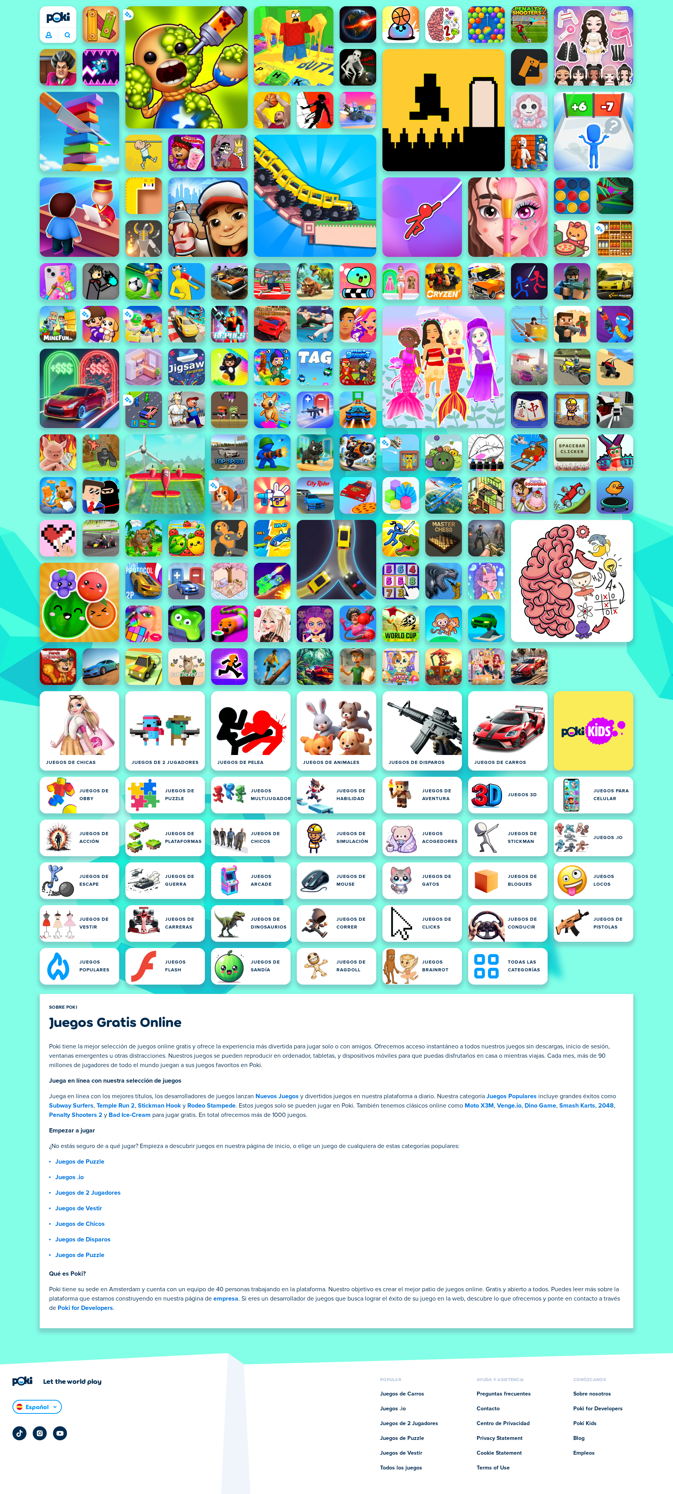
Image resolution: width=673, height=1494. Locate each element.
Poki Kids (585, 1423)
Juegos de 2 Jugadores (88, 1193)
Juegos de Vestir (78, 1208)
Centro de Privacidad (503, 1423)
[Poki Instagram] (40, 1433)
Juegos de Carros (402, 1394)
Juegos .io (69, 1177)
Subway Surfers (71, 1106)
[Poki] (58, 17)
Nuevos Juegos (277, 1096)
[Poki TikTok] (19, 1433)
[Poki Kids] (593, 731)
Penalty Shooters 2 (75, 1115)
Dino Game (540, 1106)
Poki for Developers (85, 1308)
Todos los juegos (401, 1468)
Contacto (488, 1408)
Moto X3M (479, 1106)
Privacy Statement (500, 1438)
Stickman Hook (159, 1106)
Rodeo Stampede (211, 1106)
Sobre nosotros (592, 1394)
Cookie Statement (499, 1453)
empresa (225, 1299)
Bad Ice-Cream (130, 1115)
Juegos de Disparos (83, 1239)
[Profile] (49, 35)
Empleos (584, 1453)
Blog (579, 1438)
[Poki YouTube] (60, 1433)
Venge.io (509, 1106)
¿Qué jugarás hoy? (67, 35)
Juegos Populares (511, 1096)
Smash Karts (577, 1106)
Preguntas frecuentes (504, 1394)
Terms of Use (493, 1468)
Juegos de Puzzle (79, 1162)
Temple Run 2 (116, 1106)
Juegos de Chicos (80, 1224)
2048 (606, 1106)
